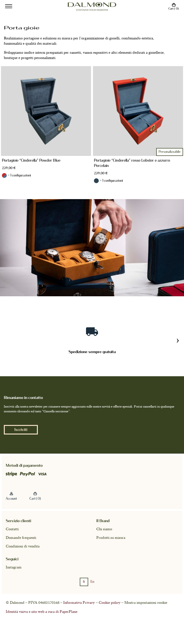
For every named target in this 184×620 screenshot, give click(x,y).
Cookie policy (110, 602)
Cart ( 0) (173, 8)
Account (11, 499)
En (92, 582)
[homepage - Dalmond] (92, 6)
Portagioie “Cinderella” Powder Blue (31, 160)
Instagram (14, 567)
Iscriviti (20, 429)
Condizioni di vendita (23, 546)
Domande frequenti (21, 537)
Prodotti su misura (110, 537)
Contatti (12, 529)
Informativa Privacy (79, 602)
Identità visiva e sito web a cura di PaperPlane (41, 611)
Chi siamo (104, 529)
